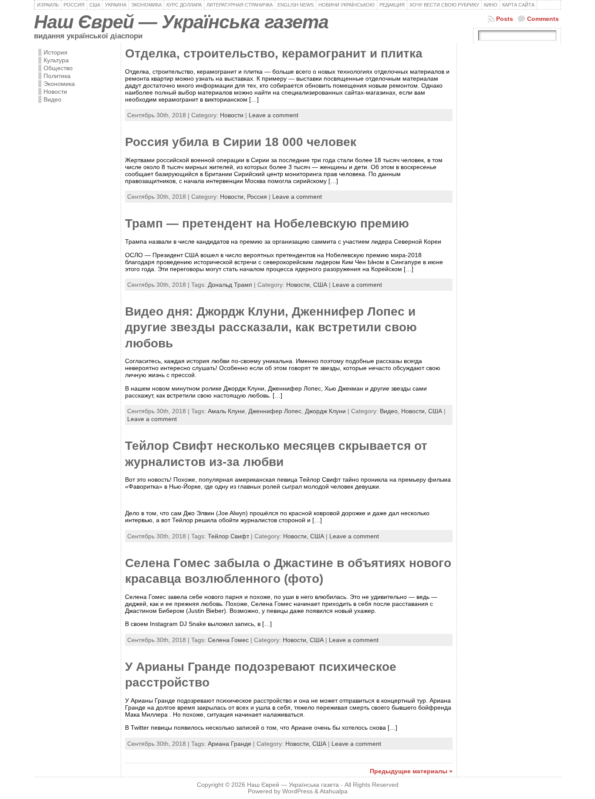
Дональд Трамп (230, 284)
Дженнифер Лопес (274, 411)
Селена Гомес (228, 639)
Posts (504, 18)
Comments (543, 18)
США (320, 284)
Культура (56, 60)
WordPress (297, 791)
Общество (58, 68)
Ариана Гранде (229, 743)
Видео (52, 99)
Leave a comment (273, 115)
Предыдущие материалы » (411, 771)
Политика (57, 75)
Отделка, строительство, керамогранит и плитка (274, 53)
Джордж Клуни (325, 411)
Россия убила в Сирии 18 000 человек (240, 142)
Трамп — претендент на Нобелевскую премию (267, 223)
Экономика (59, 83)
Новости (55, 91)
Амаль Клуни (226, 411)
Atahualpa (334, 791)
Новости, (233, 196)
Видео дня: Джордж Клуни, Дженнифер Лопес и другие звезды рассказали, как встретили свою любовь (271, 327)
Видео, (390, 411)
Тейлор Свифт (228, 536)
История (56, 52)
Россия (257, 196)
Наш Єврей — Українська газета (181, 21)
